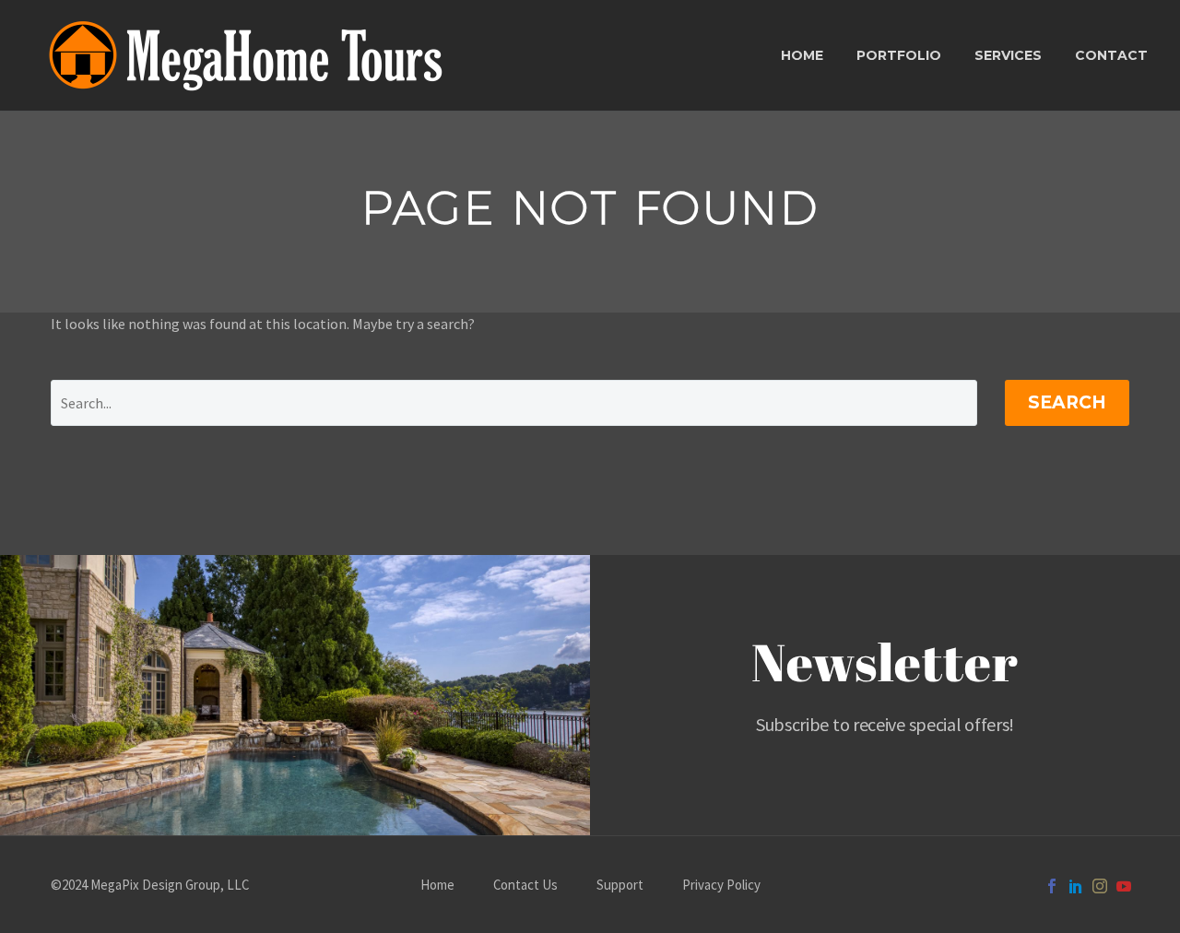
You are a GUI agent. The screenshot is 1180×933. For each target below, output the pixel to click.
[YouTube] (1123, 886)
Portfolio (898, 55)
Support (619, 885)
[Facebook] (1051, 886)
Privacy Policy (721, 885)
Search (1067, 402)
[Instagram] (1099, 886)
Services (1008, 55)
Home (802, 55)
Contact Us (525, 885)
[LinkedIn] (1075, 886)
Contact (1111, 55)
